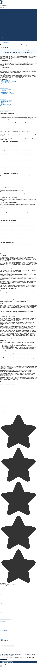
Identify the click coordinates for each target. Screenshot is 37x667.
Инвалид (3, 409)
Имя (1, 642)
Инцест (3, 412)
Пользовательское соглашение (7, 661)
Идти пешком (2, 621)
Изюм (1, 612)
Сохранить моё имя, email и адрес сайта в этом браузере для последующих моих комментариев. (17, 657)
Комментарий (2, 652)
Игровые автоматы (3, 630)
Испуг (1, 594)
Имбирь (3, 408)
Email (1, 644)
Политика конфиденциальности (7, 662)
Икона (1, 603)
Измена (1, 639)
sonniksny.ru (3, 3)
